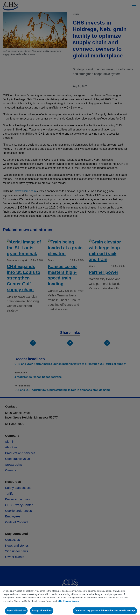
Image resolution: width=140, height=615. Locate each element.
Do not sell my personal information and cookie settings (105, 610)
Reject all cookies (16, 610)
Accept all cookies (41, 610)
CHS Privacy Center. (68, 601)
